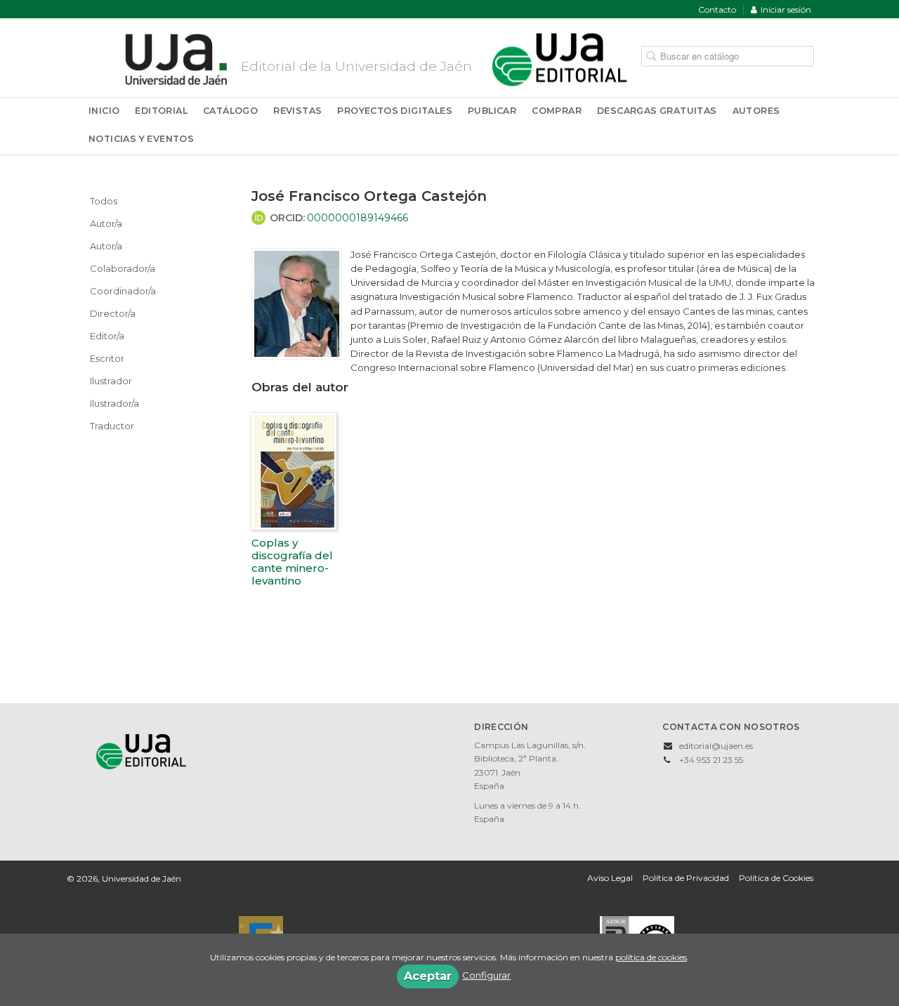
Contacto (717, 9)
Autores (756, 110)
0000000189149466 (357, 217)
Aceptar (428, 976)
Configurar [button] (486, 975)
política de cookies (651, 957)
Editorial (161, 110)
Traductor (112, 425)
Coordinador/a (123, 290)
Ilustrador (111, 380)
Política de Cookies (776, 878)
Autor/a (106, 223)
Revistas (297, 110)
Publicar (492, 110)
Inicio (103, 110)
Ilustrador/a (114, 403)
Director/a (113, 313)
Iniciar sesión (786, 9)
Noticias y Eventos (141, 138)
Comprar (557, 110)
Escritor (107, 358)
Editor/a (107, 335)
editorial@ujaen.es (716, 745)
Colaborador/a (122, 268)
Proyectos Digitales (394, 110)
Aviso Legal (610, 878)
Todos (103, 201)
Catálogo (230, 110)
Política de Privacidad (686, 878)
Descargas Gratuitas (657, 110)
